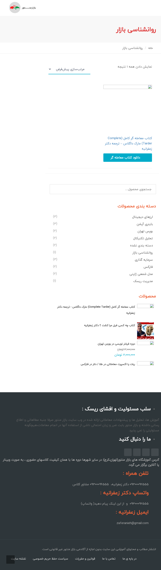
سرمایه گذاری (144, 259)
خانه (150, 48)
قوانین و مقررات (85, 558)
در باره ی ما (129, 558)
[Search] (54, 188)
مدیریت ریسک (143, 281)
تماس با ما (109, 558)
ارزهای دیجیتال (142, 217)
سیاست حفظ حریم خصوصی (50, 558)
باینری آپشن (145, 224)
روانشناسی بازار (142, 252)
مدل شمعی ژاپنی (141, 274)
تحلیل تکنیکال (143, 238)
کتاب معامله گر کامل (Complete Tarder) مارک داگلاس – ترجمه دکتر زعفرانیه (128, 143)
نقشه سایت (18, 558)
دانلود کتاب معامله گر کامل (125, 158)
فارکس (148, 266)
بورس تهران (145, 231)
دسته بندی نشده (141, 245)
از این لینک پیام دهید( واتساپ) (102, 503)
